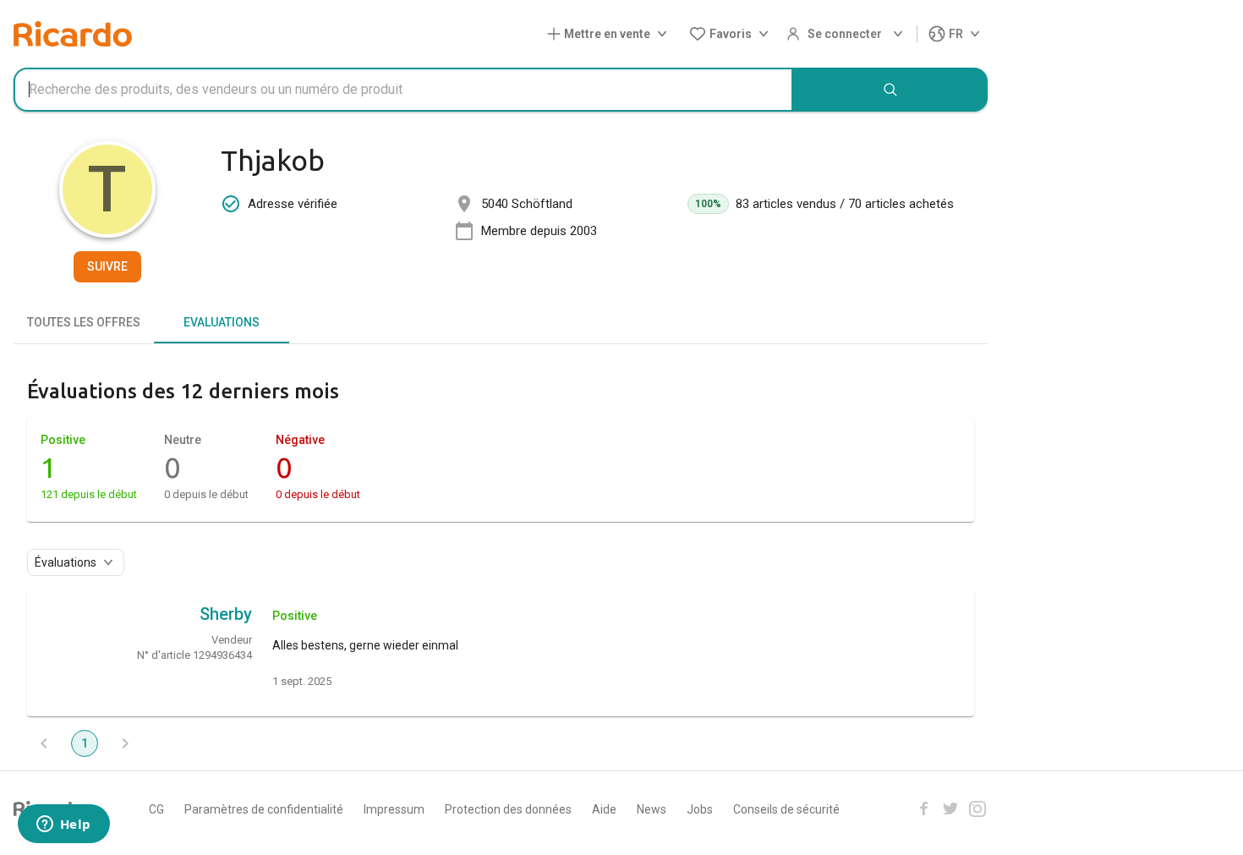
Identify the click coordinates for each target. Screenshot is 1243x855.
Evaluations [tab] (221, 322)
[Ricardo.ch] (73, 34)
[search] (890, 90)
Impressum (394, 809)
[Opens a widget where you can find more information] (63, 825)
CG (156, 809)
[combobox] (403, 90)
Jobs (700, 809)
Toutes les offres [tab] (83, 322)
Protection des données (508, 809)
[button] (610, 34)
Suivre (107, 266)
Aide (604, 809)
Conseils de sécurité (786, 809)
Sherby (226, 614)
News (651, 809)
